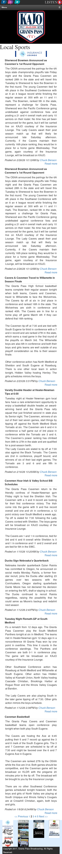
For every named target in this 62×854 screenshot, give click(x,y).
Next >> (43, 816)
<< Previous (21, 816)
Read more (51, 163)
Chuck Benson (48, 160)
